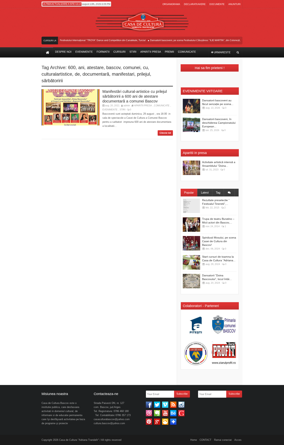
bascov (113, 67)
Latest (205, 192)
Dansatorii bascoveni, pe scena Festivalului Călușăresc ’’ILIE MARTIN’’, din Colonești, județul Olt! (197, 40)
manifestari (123, 74)
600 (72, 67)
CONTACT (205, 439)
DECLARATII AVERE (195, 4)
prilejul (143, 74)
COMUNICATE (161, 105)
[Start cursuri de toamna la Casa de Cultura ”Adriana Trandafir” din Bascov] (191, 262)
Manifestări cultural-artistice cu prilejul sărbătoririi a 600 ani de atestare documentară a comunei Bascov (134, 96)
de (77, 74)
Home (193, 439)
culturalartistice (57, 74)
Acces (237, 439)
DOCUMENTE (216, 4)
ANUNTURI (234, 4)
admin (126, 105)
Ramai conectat (223, 439)
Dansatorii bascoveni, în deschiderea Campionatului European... (219, 123)
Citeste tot (165, 133)
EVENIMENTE (109, 109)
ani (81, 67)
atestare (95, 67)
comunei (131, 67)
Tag (218, 192)
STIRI (122, 109)
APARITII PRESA (143, 105)
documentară (95, 74)
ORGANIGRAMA (171, 4)
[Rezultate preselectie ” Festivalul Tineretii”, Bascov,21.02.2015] (191, 206)
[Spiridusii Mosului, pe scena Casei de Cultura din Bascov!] (191, 243)
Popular (189, 192)
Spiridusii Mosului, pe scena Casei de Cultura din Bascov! (219, 241)
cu (145, 67)
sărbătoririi (52, 80)
